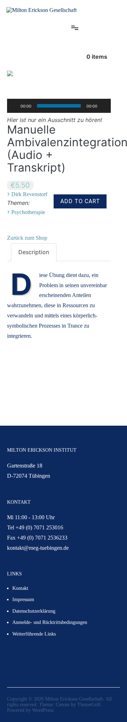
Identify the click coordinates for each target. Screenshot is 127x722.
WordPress (42, 710)
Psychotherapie (28, 212)
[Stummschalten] (105, 105)
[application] (59, 106)
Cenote (62, 704)
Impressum (23, 599)
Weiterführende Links (34, 634)
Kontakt (20, 588)
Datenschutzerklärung (33, 611)
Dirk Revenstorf (29, 194)
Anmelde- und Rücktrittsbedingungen (49, 622)
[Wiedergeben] (12, 105)
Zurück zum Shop (27, 238)
